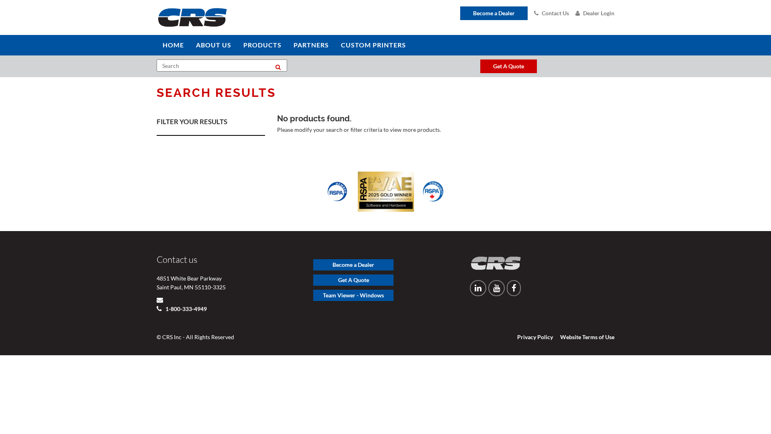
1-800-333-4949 (185, 308)
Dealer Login (598, 13)
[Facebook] (514, 288)
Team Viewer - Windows (353, 295)
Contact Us (555, 13)
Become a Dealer (494, 13)
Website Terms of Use (587, 337)
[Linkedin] (478, 288)
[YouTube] (496, 288)
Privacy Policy (535, 337)
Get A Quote (353, 279)
